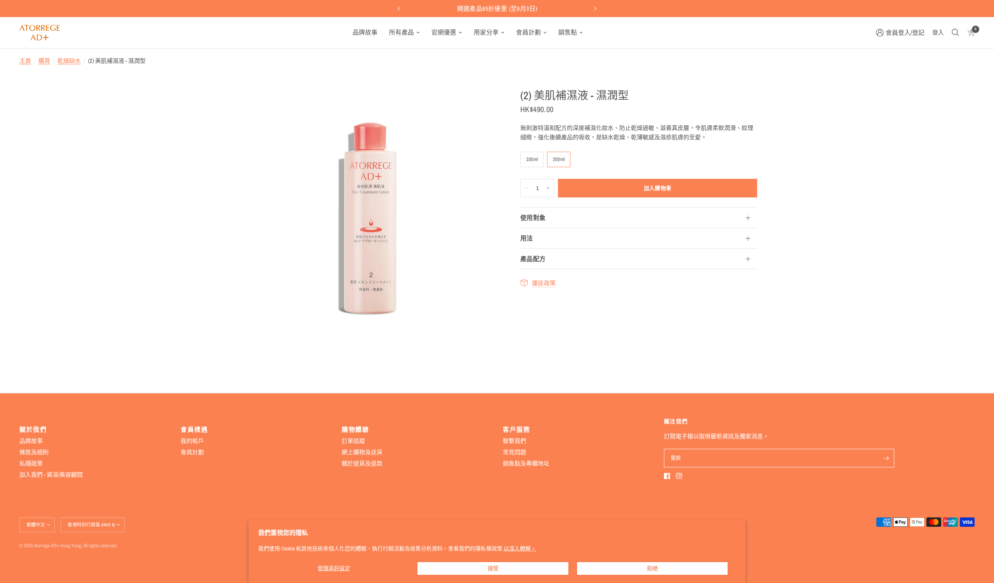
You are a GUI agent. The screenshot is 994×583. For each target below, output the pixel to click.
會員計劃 (528, 32)
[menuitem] (365, 33)
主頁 (25, 61)
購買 (44, 61)
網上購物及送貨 (362, 452)
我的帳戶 (192, 441)
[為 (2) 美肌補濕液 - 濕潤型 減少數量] (526, 188)
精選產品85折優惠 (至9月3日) (497, 8)
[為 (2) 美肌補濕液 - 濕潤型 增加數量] (548, 188)
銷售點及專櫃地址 (526, 463)
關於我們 (33, 429)
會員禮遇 (194, 429)
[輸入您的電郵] (886, 458)
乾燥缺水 (69, 61)
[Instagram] (679, 475)
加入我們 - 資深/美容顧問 (51, 474)
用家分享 (486, 32)
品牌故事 (365, 32)
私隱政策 (31, 463)
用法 (526, 238)
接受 (493, 568)
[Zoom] (480, 105)
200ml (559, 159)
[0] (969, 32)
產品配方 (533, 258)
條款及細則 (34, 452)
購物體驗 (355, 429)
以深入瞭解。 (520, 548)
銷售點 (567, 32)
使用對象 (533, 217)
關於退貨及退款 (362, 463)
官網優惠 (443, 32)
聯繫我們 (514, 441)
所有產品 (401, 32)
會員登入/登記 (905, 32)
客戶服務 (516, 429)
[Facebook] (667, 475)
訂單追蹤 (353, 441)
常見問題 (514, 452)
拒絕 (652, 568)
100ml (532, 159)
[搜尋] (955, 32)
